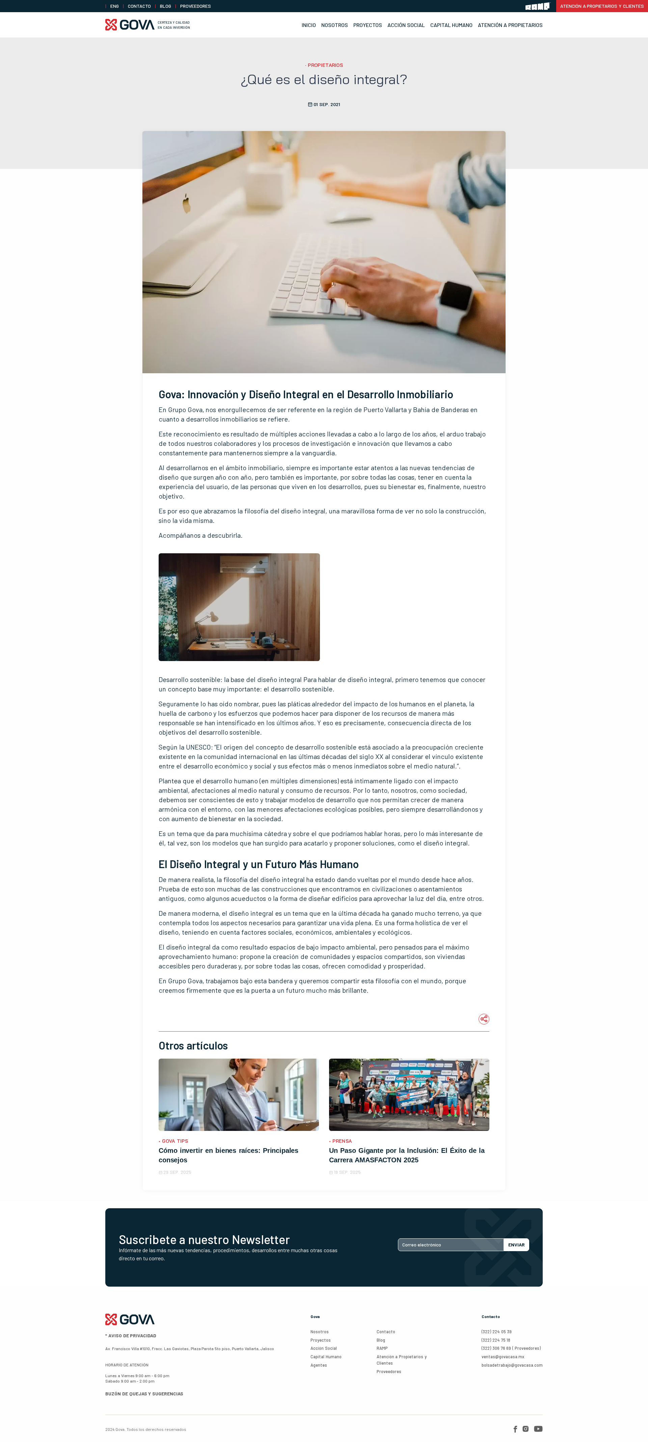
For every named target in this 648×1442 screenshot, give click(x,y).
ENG (114, 6)
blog (165, 6)
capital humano (326, 1356)
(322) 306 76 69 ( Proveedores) (511, 1348)
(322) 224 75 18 (496, 1340)
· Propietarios (324, 65)
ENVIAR (516, 1244)
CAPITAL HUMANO (451, 25)
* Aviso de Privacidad (130, 1335)
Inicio (309, 25)
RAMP (382, 1348)
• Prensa (340, 1141)
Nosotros (334, 25)
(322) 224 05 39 (497, 1331)
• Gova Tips (173, 1141)
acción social (323, 1348)
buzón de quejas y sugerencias (144, 1393)
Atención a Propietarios (510, 25)
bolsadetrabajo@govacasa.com (512, 1365)
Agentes (318, 1365)
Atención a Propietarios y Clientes (602, 6)
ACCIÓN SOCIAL (406, 25)
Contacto (139, 6)
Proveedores (195, 6)
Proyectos (367, 25)
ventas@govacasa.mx (503, 1356)
